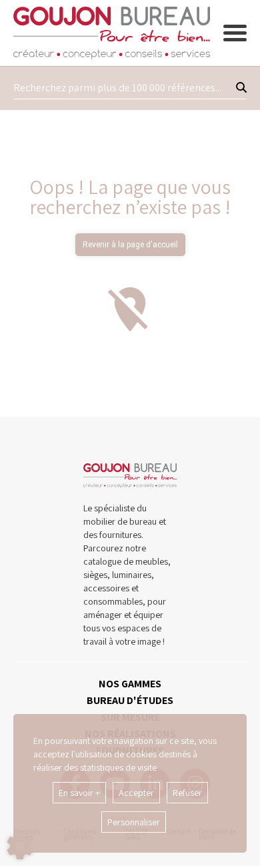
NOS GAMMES (130, 684)
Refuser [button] (187, 793)
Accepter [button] (136, 793)
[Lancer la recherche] (241, 88)
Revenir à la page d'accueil (130, 244)
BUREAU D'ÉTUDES (130, 700)
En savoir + (79, 793)
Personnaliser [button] (133, 822)
